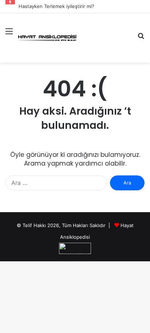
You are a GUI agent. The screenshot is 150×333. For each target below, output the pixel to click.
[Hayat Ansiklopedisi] (47, 38)
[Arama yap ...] (141, 38)
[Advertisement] (104, 39)
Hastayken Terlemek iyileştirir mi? (56, 6)
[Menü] (9, 35)
